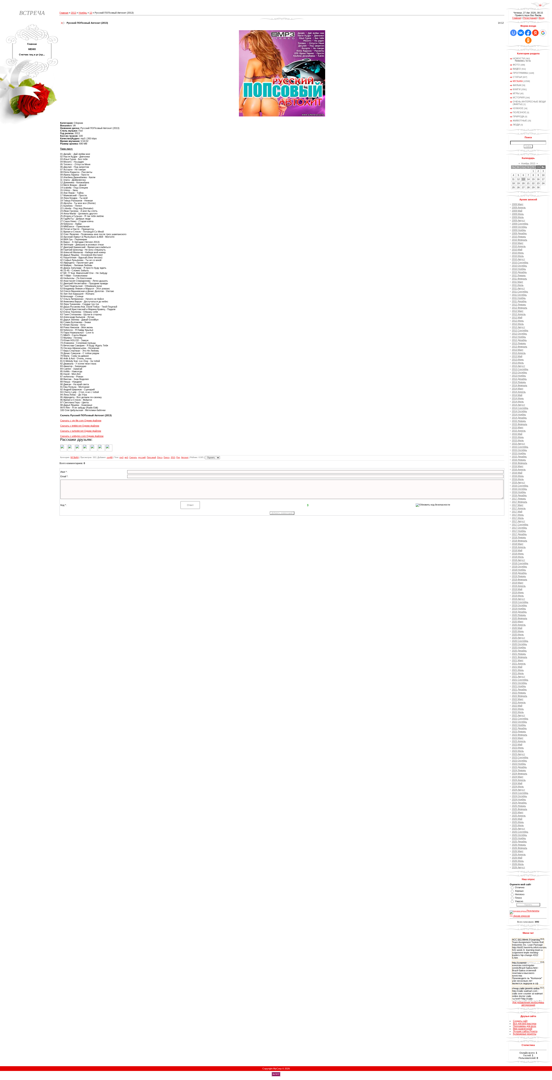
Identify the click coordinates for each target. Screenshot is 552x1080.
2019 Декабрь (519, 612)
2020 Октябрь (519, 644)
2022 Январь (519, 692)
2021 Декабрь (519, 689)
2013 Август (518, 366)
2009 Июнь (518, 214)
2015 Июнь (518, 437)
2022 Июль (518, 712)
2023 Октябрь (519, 760)
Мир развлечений (522, 1028)
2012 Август (518, 327)
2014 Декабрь (519, 417)
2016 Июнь (518, 476)
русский (142, 457)
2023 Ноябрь (519, 764)
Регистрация (530, 18)
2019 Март (517, 582)
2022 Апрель (519, 702)
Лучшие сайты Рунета (525, 1031)
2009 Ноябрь (519, 230)
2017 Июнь (518, 514)
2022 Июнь (518, 709)
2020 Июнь (518, 631)
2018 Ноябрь (519, 569)
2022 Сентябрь (520, 718)
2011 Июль (518, 285)
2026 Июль (518, 864)
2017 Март (517, 505)
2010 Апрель (519, 246)
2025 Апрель (519, 815)
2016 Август (518, 482)
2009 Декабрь (519, 233)
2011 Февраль (519, 278)
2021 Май (517, 667)
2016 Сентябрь (520, 485)
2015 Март (517, 427)
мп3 (126, 457)
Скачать (133, 457)
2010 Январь (519, 236)
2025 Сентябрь (520, 831)
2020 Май (517, 628)
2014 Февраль (519, 385)
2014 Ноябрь (519, 414)
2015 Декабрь (519, 456)
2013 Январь (519, 343)
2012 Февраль (519, 307)
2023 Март (517, 738)
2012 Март (517, 311)
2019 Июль (518, 595)
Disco (159, 457)
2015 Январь (519, 421)
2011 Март (517, 282)
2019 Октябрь (519, 605)
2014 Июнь (518, 398)
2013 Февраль (519, 346)
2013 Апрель (519, 353)
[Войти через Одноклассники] (528, 40)
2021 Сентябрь (520, 679)
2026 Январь (519, 844)
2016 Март (517, 466)
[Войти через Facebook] (528, 33)
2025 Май (517, 819)
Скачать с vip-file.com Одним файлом (80, 420)
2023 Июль (518, 751)
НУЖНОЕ (518, 108)
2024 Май (517, 783)
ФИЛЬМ (517, 85)
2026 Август (518, 867)
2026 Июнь (518, 861)
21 (528, 183)
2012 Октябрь (519, 333)
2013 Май (517, 356)
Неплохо (519, 894)
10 (543, 175)
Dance (166, 457)
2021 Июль (518, 673)
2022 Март (517, 699)
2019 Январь (519, 576)
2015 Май (517, 434)
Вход (541, 18)
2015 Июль (518, 440)
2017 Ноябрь (519, 531)
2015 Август (518, 443)
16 (538, 179)
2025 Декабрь (519, 841)
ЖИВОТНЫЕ (520, 120)
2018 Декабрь (519, 573)
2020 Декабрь (519, 650)
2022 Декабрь (519, 728)
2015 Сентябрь (520, 447)
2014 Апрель (519, 392)
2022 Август (518, 715)
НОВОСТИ (519, 58)
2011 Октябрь (519, 295)
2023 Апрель (519, 741)
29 (533, 187)
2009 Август (518, 220)
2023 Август (518, 754)
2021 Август (518, 676)
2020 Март (517, 621)
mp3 (121, 457)
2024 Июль (518, 786)
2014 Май (517, 395)
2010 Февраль (519, 240)
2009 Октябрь (519, 227)
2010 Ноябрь (519, 269)
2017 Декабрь (519, 534)
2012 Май (517, 317)
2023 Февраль (519, 734)
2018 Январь (519, 537)
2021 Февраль (519, 657)
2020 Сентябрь (520, 641)
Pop (178, 457)
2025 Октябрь (519, 835)
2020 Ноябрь (519, 647)
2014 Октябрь (519, 411)
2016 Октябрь (519, 489)
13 (90, 12)
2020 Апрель (519, 624)
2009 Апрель (519, 207)
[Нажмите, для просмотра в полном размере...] (282, 115)
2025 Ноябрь (519, 838)
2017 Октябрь (519, 527)
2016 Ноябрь (519, 492)
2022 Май (517, 705)
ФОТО (516, 64)
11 (513, 179)
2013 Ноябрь (519, 375)
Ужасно (519, 901)
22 (533, 183)
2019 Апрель (519, 586)
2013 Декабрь (519, 379)
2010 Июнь (518, 252)
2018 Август (518, 560)
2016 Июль (518, 479)
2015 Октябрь (519, 450)
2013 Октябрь (519, 372)
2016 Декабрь (519, 495)
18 (513, 183)
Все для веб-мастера (524, 1023)
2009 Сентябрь (520, 223)
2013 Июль (518, 362)
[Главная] (540, 6)
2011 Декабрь (519, 301)
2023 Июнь (518, 747)
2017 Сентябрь (520, 524)
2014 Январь (519, 382)
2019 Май (517, 589)
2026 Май (517, 857)
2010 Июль (518, 256)
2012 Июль (518, 324)
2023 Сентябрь (520, 757)
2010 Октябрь (519, 265)
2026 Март (517, 851)
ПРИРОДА (518, 116)
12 (518, 179)
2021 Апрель (519, 663)
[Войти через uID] (513, 33)
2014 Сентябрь (520, 408)
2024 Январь (519, 770)
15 (533, 179)
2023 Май (517, 744)
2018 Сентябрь (520, 563)
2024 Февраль (519, 773)
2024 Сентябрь (520, 793)
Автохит (184, 457)
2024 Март (517, 776)
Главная (64, 12)
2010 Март (517, 243)
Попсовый (151, 457)
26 (518, 187)
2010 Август (518, 259)
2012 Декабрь (519, 340)
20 (523, 183)
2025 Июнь (518, 822)
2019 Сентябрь (520, 602)
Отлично (519, 887)
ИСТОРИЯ (519, 97)
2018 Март (517, 544)
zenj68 (110, 457)
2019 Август (518, 599)
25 (513, 187)
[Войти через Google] (542, 32)
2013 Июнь (518, 359)
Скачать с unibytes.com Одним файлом (82, 436)
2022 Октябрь (519, 722)
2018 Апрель (519, 547)
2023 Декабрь (519, 767)
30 (538, 187)
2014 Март (517, 388)
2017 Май (517, 511)
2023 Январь (519, 731)
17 (543, 179)
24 (543, 183)
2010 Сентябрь (520, 262)
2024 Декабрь (519, 802)
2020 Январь (519, 615)
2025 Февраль (519, 809)
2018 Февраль (519, 540)
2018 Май (517, 550)
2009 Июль (518, 217)
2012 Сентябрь (520, 330)
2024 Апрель (519, 780)
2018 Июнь (518, 553)
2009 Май (517, 210)
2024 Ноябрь (519, 799)
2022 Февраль (519, 696)
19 (518, 183)
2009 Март (517, 204)
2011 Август (518, 288)
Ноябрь (83, 12)
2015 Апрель (519, 430)
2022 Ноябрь (519, 725)
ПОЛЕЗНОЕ (519, 112)
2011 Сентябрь (520, 291)
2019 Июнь (518, 592)
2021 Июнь (518, 670)
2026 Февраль (519, 848)
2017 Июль (518, 518)
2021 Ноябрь (519, 686)
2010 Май (517, 249)
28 (528, 187)
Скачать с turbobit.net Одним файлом (80, 431)
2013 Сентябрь (520, 369)
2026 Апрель (519, 854)
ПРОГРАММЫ (520, 73)
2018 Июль (518, 557)
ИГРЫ (516, 93)
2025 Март (517, 812)
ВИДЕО (517, 69)
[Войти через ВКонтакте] (521, 33)
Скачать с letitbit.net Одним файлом (79, 425)
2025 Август (518, 828)
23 (538, 183)
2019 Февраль (519, 579)
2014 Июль (518, 401)
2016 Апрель (519, 469)
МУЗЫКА (75, 457)
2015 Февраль (519, 424)
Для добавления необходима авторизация (528, 1003)
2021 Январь (519, 654)
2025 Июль (518, 825)
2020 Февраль (519, 618)
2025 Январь (519, 806)
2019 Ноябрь (519, 608)
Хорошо (519, 891)
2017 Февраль (519, 502)
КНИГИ (517, 89)
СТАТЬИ (517, 77)
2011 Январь (519, 275)
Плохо (518, 897)
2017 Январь (519, 498)
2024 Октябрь (519, 796)
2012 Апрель (519, 314)
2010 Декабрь (519, 272)
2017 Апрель (519, 508)
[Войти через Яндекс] (535, 33)
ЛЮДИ (516, 124)
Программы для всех (524, 1026)
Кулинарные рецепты (524, 1034)
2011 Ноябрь (519, 298)
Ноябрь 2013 (528, 163)
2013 (73, 12)
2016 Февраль (519, 463)
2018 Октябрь (519, 566)
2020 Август (518, 637)
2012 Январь (519, 304)
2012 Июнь (518, 320)
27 (523, 187)
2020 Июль (518, 634)
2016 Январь (519, 459)
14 (528, 179)
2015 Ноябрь (519, 453)
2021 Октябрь (519, 683)
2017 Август (518, 521)
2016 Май (517, 472)
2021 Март (517, 660)
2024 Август (518, 789)
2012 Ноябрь (519, 337)
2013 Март (517, 349)
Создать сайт (520, 1021)
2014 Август (518, 404)
